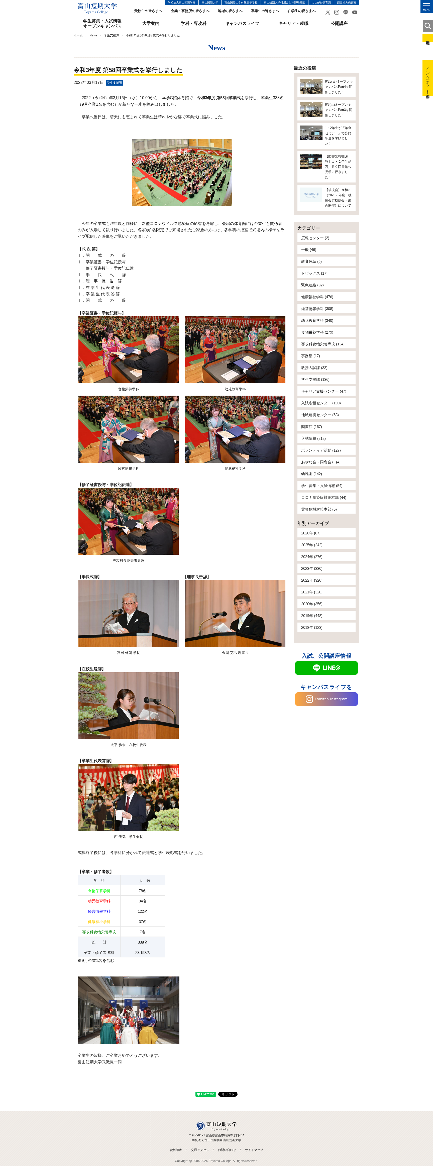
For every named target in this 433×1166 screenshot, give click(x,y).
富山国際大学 (210, 2)
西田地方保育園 (346, 2)
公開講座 (339, 23)
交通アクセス (200, 1150)
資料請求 (427, 38)
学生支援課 (111, 35)
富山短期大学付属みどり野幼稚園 (284, 2)
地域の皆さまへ (230, 11)
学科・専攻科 (193, 23)
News (93, 35)
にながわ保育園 (321, 2)
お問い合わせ (227, 1150)
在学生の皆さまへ (302, 11)
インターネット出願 (428, 78)
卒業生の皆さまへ (265, 11)
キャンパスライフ (242, 23)
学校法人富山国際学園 (181, 2)
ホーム (78, 35)
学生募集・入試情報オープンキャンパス (102, 23)
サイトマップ (254, 1150)
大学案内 (150, 23)
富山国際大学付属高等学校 (241, 2)
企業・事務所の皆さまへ (190, 11)
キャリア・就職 (293, 23)
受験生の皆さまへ (148, 11)
